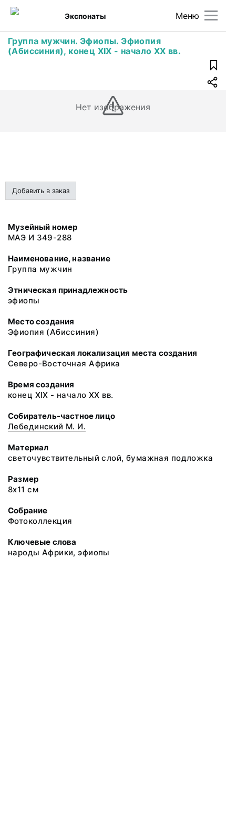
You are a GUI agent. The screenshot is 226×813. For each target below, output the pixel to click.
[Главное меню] (211, 15)
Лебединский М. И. (47, 426)
